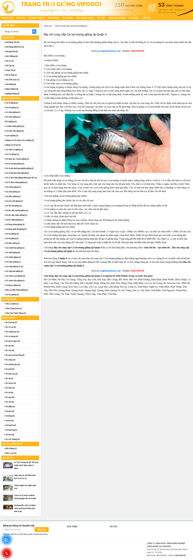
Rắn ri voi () (10, 453)
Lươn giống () (11, 136)
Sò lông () (10, 416)
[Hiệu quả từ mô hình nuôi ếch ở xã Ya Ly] (8, 478)
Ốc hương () (11, 322)
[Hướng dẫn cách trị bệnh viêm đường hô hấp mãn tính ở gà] (8, 507)
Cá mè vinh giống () (14, 201)
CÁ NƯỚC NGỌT (36, 18)
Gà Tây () (9, 66)
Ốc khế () (9, 369)
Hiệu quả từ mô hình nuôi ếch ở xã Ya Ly (24, 476)
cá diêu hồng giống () (14, 126)
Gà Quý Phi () (11, 52)
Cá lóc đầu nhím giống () (16, 215)
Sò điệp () (10, 407)
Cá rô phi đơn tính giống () (17, 173)
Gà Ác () (9, 61)
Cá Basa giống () (13, 285)
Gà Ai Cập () (11, 75)
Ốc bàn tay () (11, 374)
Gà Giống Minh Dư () (14, 47)
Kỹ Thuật (134, 18)
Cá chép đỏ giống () (14, 271)
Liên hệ (146, 18)
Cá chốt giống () (12, 192)
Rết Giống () (11, 448)
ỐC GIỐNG (68, 18)
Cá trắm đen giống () (14, 131)
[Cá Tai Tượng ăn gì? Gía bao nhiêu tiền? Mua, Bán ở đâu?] (8, 465)
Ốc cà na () (10, 327)
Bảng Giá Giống (117, 18)
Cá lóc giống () (12, 295)
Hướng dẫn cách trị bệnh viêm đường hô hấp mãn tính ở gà (25, 508)
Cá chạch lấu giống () (15, 281)
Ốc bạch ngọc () (12, 341)
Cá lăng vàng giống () (15, 224)
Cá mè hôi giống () (13, 206)
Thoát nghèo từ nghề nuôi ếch (25, 487)
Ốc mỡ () (9, 350)
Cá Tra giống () (12, 154)
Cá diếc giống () (12, 243)
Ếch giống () (11, 122)
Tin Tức (101, 18)
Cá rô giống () (11, 103)
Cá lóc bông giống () (14, 220)
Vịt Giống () (10, 84)
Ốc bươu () (10, 383)
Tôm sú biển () (12, 304)
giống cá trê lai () (13, 145)
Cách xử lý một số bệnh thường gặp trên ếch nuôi (25, 497)
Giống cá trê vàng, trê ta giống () (19, 140)
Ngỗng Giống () (12, 94)
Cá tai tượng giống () (14, 164)
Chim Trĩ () (10, 70)
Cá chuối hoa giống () (15, 248)
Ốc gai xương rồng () (14, 355)
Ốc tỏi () (9, 392)
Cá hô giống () (11, 238)
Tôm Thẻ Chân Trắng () (15, 313)
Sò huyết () (10, 425)
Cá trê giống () (12, 108)
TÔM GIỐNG (53, 18)
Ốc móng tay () (12, 332)
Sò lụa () (9, 421)
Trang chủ (7, 18)
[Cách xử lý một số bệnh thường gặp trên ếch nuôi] (8, 498)
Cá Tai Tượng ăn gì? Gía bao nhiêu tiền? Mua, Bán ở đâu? (26, 465)
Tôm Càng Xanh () (13, 308)
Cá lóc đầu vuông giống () (16, 210)
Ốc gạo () (9, 397)
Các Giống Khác (84, 18)
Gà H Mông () (11, 56)
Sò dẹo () (9, 411)
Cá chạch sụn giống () (15, 276)
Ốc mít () (9, 402)
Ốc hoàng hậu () (12, 364)
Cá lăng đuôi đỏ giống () (16, 229)
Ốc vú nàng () (11, 336)
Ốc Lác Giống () (12, 439)
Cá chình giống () (13, 187)
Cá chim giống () (13, 117)
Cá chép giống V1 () (14, 267)
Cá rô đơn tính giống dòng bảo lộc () (21, 178)
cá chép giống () (12, 112)
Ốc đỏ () (9, 378)
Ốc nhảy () (10, 360)
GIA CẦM (20, 18)
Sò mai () (9, 435)
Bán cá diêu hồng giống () (16, 290)
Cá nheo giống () (13, 196)
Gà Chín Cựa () (12, 80)
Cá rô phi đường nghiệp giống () (19, 168)
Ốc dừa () (10, 388)
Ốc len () (9, 346)
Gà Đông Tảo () (12, 42)
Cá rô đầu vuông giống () (16, 182)
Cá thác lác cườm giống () (17, 159)
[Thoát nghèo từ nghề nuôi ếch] (8, 487)
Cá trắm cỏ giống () (14, 150)
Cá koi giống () (12, 234)
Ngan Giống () (11, 89)
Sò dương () (11, 430)
